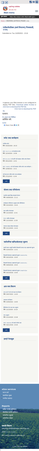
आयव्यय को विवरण (8, 300)
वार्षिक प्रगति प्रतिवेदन (9, 409)
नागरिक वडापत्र (7, 398)
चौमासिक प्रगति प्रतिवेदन (10, 412)
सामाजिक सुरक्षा (7, 395)
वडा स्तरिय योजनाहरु (9, 210)
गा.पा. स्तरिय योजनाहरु (9, 218)
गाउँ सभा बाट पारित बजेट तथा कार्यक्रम (12, 174)
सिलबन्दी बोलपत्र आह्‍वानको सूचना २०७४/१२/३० (15, 270)
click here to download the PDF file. (15, 107)
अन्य (6, 181)
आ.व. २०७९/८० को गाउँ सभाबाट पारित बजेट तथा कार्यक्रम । (17, 166)
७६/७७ (4, 123)
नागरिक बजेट (6, 143)
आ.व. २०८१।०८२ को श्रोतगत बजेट (12, 151)
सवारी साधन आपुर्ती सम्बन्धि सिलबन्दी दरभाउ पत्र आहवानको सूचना (19, 247)
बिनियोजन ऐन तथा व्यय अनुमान (11, 307)
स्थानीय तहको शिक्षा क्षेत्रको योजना (12, 195)
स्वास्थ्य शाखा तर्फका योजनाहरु (11, 226)
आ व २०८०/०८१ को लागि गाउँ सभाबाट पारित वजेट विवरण (16, 159)
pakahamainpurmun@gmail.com (15, 435)
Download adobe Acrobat (25, 105)
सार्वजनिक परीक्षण (8, 418)
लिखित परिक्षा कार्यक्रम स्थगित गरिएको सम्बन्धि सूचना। (21, 17)
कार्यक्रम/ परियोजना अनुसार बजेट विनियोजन (14, 203)
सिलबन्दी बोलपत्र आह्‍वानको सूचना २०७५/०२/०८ (15, 263)
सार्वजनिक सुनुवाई (8, 415)
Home (3, 21)
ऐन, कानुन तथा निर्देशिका (9, 117)
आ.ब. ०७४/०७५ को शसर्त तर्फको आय (12, 323)
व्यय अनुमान (6, 315)
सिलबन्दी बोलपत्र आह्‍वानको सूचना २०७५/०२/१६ (15, 255)
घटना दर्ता (6, 392)
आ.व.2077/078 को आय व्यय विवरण (12, 292)
